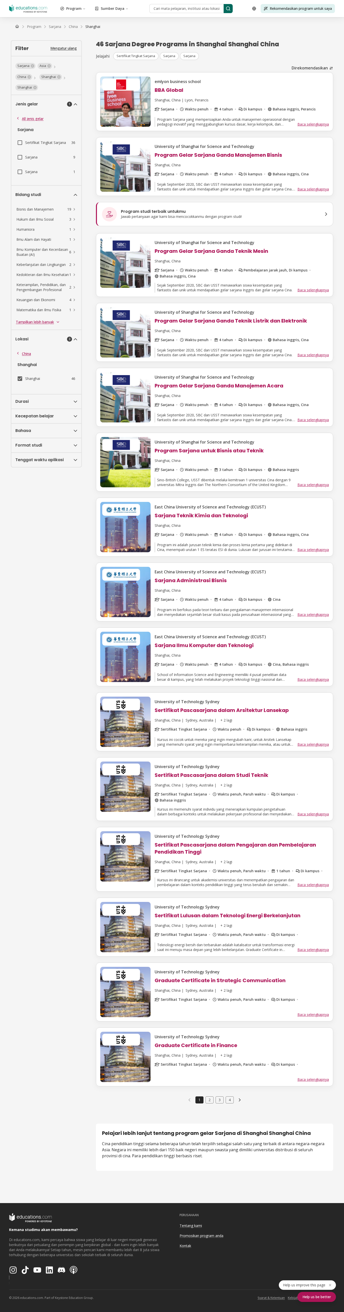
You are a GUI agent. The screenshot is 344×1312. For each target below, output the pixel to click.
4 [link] (230, 1099)
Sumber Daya (112, 8)
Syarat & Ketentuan (271, 1298)
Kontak (185, 1245)
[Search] (228, 8)
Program (74, 8)
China (26, 353)
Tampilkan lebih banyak (35, 322)
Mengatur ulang (63, 48)
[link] (92, 26)
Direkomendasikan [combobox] (310, 68)
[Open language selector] (254, 8)
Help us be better (316, 1296)
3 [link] (220, 1099)
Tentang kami (191, 1225)
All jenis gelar (33, 118)
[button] (25, 66)
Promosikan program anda (201, 1235)
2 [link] (210, 1099)
